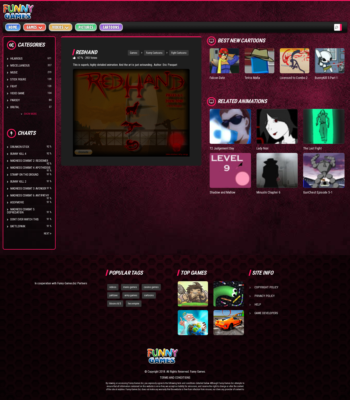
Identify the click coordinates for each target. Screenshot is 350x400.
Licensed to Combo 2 (294, 78)
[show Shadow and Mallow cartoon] (230, 170)
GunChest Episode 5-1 (317, 192)
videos (112, 287)
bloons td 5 (115, 303)
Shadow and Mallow (222, 192)
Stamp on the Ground (24, 174)
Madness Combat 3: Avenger (28, 188)
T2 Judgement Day (222, 148)
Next (47, 233)
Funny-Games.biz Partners (72, 283)
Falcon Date (217, 78)
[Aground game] (193, 293)
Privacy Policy (264, 296)
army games (131, 295)
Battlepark (17, 226)
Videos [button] (57, 27)
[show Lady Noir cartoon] (277, 126)
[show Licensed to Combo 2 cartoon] (295, 60)
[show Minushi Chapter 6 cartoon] (277, 170)
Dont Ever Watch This (24, 219)
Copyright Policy (266, 287)
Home (13, 27)
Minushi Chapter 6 (268, 192)
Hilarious (16, 58)
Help (257, 304)
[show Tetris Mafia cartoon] (259, 60)
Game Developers (266, 313)
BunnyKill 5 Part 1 (326, 78)
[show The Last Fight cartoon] (324, 126)
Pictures (85, 27)
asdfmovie (17, 202)
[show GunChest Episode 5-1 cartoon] (324, 170)
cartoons (149, 295)
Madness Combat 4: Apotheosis (30, 167)
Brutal (14, 107)
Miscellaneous (20, 65)
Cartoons (111, 27)
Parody (15, 100)
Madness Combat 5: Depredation (21, 211)
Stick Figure (18, 79)
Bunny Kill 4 (18, 154)
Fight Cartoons (178, 52)
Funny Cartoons (154, 52)
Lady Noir (262, 148)
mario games (130, 287)
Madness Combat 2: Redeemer (29, 160)
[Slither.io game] (228, 293)
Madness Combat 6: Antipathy (29, 195)
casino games (151, 287)
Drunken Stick (19, 147)
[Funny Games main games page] (231, 356)
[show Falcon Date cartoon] (224, 60)
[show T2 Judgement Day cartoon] (230, 126)
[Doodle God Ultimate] (193, 322)
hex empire (133, 303)
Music (14, 72)
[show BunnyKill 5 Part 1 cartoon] (330, 60)
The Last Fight (312, 148)
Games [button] (32, 27)
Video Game (17, 93)
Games (133, 52)
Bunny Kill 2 (18, 181)
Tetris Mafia (252, 78)
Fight (13, 86)
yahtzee (113, 295)
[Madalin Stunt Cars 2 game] (228, 322)
